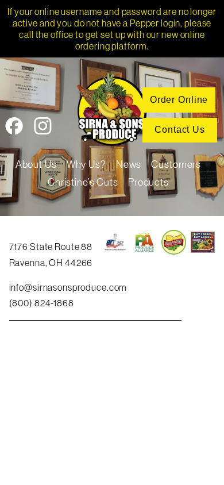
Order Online (179, 100)
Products (148, 182)
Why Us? (86, 164)
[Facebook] (14, 128)
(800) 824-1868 (41, 303)
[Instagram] (43, 128)
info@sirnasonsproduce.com (68, 287)
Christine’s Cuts (83, 182)
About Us (36, 164)
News (129, 164)
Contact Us (180, 129)
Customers (176, 164)
